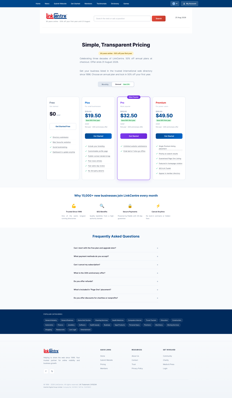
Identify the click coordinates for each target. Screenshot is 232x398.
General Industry (51, 320)
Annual (122, 84)
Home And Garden (84, 320)
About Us (135, 356)
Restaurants (60, 330)
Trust (134, 364)
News (47, 4)
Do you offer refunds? (83, 281)
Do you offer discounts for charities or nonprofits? (96, 298)
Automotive (49, 325)
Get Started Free (63, 126)
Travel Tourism (151, 320)
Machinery (159, 325)
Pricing (103, 364)
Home (38, 4)
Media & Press (168, 364)
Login (165, 368)
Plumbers (147, 325)
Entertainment (85, 330)
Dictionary (115, 4)
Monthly (105, 84)
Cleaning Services (101, 320)
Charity (166, 360)
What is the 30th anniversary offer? (89, 273)
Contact (135, 360)
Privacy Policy (137, 368)
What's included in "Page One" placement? (92, 289)
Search (159, 18)
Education (164, 320)
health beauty (94, 325)
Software (82, 325)
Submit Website (60, 4)
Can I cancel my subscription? (87, 264)
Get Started (75, 4)
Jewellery (71, 325)
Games (126, 4)
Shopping (48, 330)
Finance (60, 325)
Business (107, 325)
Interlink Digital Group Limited (53, 387)
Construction (176, 320)
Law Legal (72, 330)
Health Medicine (117, 320)
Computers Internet (134, 320)
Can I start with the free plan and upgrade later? (95, 248)
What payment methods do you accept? (91, 256)
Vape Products (120, 325)
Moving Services (173, 325)
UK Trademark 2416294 (88, 384)
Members (88, 4)
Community (167, 356)
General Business (67, 320)
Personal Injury (134, 325)
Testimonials (102, 4)
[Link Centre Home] (68, 16)
